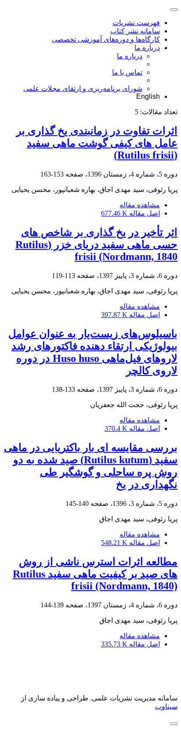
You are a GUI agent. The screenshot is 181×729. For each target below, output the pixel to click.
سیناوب (166, 706)
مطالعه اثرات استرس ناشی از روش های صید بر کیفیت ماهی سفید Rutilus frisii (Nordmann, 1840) (95, 574)
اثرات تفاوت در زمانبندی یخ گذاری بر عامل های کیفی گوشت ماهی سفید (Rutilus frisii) (96, 143)
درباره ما (147, 47)
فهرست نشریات (136, 22)
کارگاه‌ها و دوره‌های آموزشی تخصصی (106, 39)
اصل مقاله (130, 213)
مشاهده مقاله (139, 205)
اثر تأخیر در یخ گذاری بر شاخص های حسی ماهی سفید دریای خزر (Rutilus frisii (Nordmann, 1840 (96, 244)
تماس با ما (127, 72)
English (148, 96)
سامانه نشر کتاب (135, 31)
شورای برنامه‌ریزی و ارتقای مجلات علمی (82, 88)
